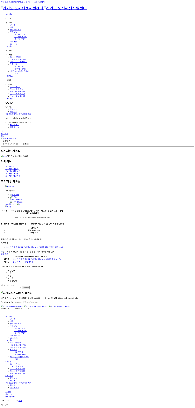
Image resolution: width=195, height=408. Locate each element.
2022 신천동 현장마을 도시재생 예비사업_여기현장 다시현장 (37, 259)
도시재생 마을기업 (17, 96)
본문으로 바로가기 (8, 2)
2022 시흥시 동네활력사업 (23, 262)
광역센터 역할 (15, 30)
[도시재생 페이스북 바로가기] (36, 306)
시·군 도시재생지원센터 (19, 71)
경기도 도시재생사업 (18, 62)
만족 (9, 273)
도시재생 (9, 46)
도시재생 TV (15, 87)
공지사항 (13, 109)
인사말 (12, 25)
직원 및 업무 (15, 41)
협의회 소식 (14, 127)
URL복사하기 (10, 204)
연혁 (12, 27)
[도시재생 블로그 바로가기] (60, 306)
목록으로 (4, 254)
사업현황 (13, 64)
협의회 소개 (14, 125)
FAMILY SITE (6, 309)
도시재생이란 (15, 57)
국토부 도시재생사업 (18, 59)
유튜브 (8, 392)
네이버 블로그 (11, 396)
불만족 (10, 278)
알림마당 (9, 98)
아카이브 (9, 76)
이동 (20, 401)
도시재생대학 (19, 34)
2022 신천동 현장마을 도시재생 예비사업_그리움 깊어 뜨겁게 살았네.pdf (34, 247)
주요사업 (13, 32)
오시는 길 (14, 44)
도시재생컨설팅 (20, 37)
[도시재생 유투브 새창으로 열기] (12, 306)
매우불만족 (12, 281)
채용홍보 (13, 112)
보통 (9, 276)
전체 (16, 74)
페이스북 (9, 394)
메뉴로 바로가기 (38, 2)
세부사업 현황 (20, 69)
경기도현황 (18, 66)
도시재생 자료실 (16, 89)
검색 (3, 131)
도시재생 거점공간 (17, 94)
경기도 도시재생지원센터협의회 (18, 114)
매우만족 (11, 271)
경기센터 (9, 14)
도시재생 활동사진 (17, 91)
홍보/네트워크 (20, 39)
